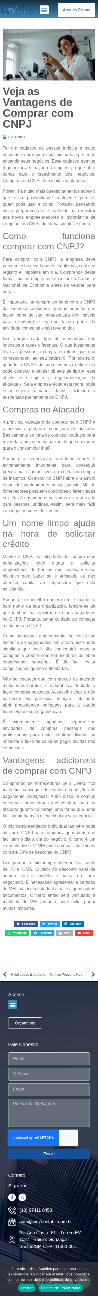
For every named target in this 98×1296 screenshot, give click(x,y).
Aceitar (26, 1288)
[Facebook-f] (12, 1197)
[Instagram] (22, 1197)
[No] (89, 1278)
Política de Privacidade (61, 1288)
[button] (44, 9)
